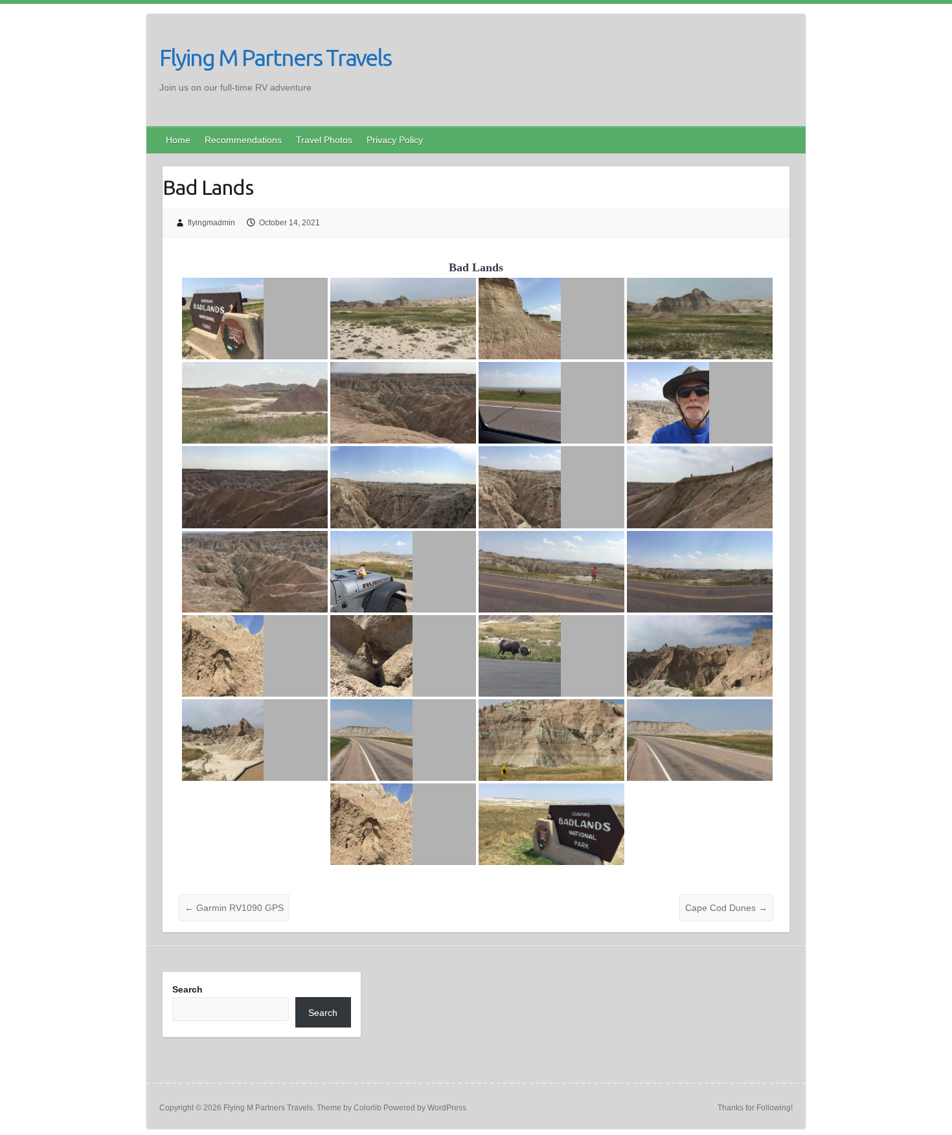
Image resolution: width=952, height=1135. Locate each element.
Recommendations (243, 140)
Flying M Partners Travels (275, 57)
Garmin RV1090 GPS (234, 908)
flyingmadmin (211, 222)
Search (187, 989)
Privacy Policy (395, 140)
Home (178, 140)
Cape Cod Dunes (726, 908)
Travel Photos (324, 140)
